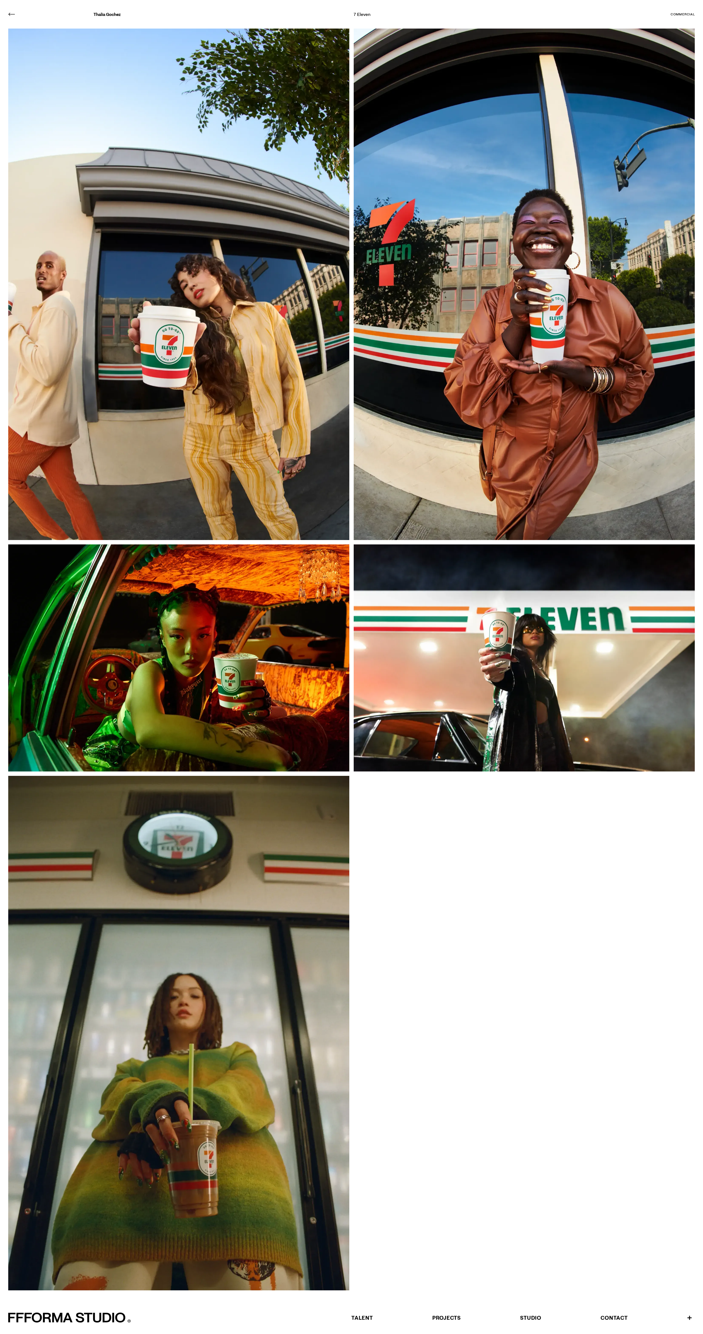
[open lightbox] (178, 284)
